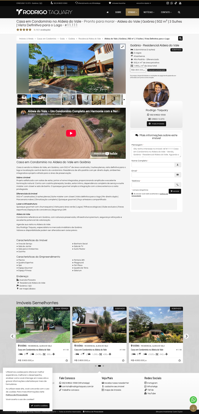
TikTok (150, 390)
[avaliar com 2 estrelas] (21, 29)
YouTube (151, 393)
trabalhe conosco (70, 390)
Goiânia (135, 45)
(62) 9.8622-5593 (157, 115)
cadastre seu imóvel (114, 386)
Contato (165, 12)
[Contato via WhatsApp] (193, 400)
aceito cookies (40, 406)
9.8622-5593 (60, 3)
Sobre (118, 12)
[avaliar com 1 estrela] (17, 29)
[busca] (179, 12)
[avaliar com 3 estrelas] (24, 29)
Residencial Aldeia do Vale (161, 45)
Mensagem (137, 145)
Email (134, 171)
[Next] (186, 336)
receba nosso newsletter (117, 383)
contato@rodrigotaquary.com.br (78, 386)
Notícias (148, 12)
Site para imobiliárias (164, 412)
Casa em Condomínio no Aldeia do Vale (48, 21)
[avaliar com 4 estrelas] (27, 29)
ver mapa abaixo (27, 289)
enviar (176, 191)
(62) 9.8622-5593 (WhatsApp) (75, 383)
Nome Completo (139, 161)
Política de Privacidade (94, 412)
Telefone (136, 181)
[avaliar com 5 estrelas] (30, 29)
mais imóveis (157, 124)
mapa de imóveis (113, 390)
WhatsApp (152, 386)
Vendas (131, 12)
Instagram (152, 383)
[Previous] (12, 336)
